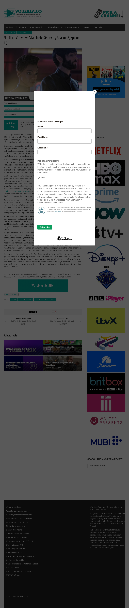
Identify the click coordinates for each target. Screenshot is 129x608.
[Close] (95, 92)
